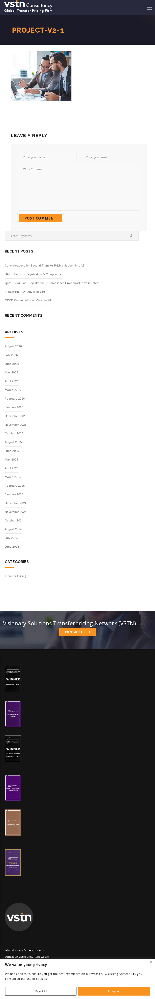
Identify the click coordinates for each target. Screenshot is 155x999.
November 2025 (15, 424)
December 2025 (15, 416)
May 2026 (11, 372)
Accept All (114, 991)
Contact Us (75, 632)
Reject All (41, 991)
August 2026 (13, 346)
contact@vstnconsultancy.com (27, 956)
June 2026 (12, 363)
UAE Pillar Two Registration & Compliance (33, 274)
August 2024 (13, 529)
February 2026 (15, 398)
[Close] (150, 962)
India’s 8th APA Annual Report (25, 291)
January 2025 (14, 494)
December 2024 (15, 503)
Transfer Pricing (15, 576)
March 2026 (13, 389)
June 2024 (12, 546)
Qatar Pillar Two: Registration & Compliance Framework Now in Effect (52, 283)
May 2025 (11, 459)
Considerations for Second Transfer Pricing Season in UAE (45, 265)
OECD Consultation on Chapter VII (28, 300)
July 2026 (11, 355)
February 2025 (15, 485)
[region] (77, 979)
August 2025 (13, 442)
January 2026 (14, 407)
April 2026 (12, 381)
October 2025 (14, 433)
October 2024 (14, 520)
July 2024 (11, 537)
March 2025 (13, 477)
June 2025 (12, 450)
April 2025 (12, 468)
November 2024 (15, 511)
